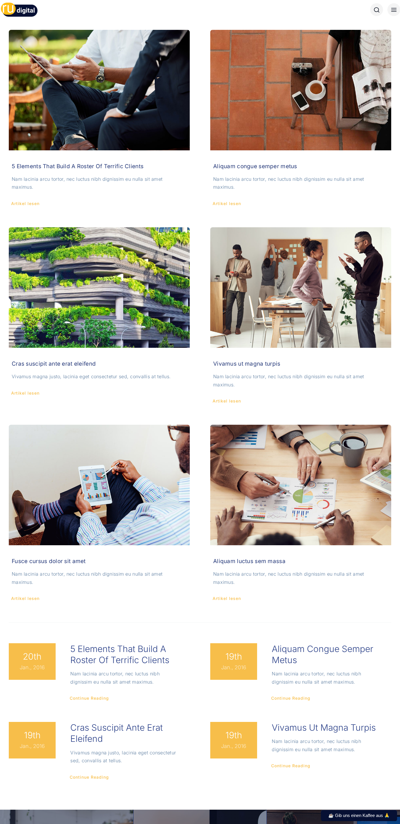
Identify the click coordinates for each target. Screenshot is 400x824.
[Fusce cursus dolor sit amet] (99, 485)
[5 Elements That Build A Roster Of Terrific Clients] (99, 90)
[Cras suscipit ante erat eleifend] (99, 287)
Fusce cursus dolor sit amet (49, 561)
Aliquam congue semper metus (255, 166)
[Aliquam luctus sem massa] (300, 485)
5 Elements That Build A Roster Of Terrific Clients (77, 166)
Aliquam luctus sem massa (249, 561)
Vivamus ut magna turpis (247, 363)
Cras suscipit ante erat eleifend (54, 363)
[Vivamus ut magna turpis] (300, 287)
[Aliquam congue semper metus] (300, 90)
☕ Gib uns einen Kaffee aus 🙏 (359, 815)
